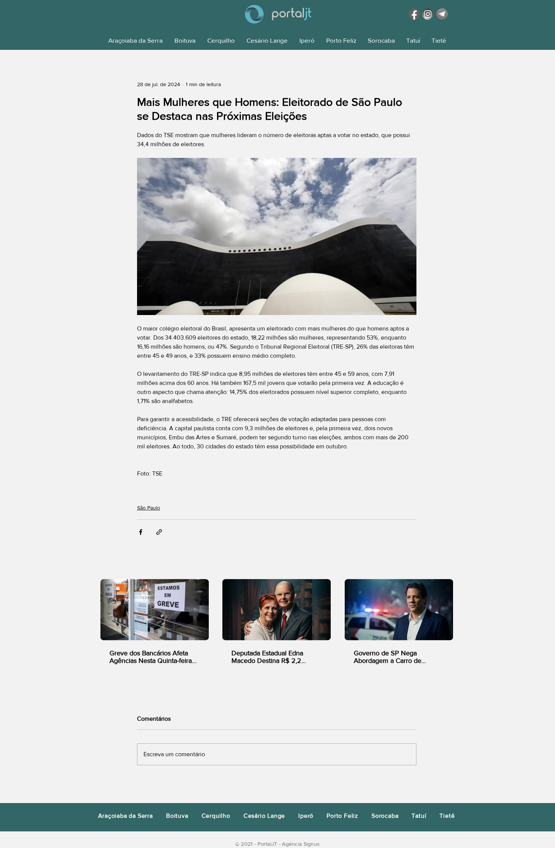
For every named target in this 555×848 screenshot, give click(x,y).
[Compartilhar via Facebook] (140, 532)
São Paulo (148, 508)
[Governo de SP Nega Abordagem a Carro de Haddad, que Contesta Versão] (399, 609)
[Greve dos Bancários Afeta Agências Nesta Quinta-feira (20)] (154, 609)
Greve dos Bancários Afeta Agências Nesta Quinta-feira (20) (150, 656)
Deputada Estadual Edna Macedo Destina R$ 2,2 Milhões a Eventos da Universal (267, 656)
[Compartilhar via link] (159, 532)
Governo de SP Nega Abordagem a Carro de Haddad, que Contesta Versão (398, 656)
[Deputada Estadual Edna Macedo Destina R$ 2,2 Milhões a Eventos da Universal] (276, 609)
